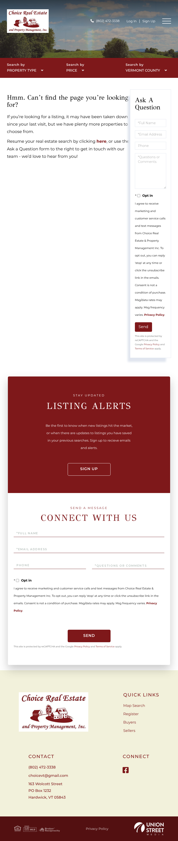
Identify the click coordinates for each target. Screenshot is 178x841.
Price (71, 70)
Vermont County (143, 70)
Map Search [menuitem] (134, 706)
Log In (132, 21)
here (102, 141)
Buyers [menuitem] (129, 722)
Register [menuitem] (131, 714)
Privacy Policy (154, 315)
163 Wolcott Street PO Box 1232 (47, 791)
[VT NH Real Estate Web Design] (149, 828)
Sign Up (148, 21)
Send (143, 327)
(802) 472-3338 (107, 21)
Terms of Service (144, 348)
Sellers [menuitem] (129, 731)
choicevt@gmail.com (48, 776)
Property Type (21, 70)
